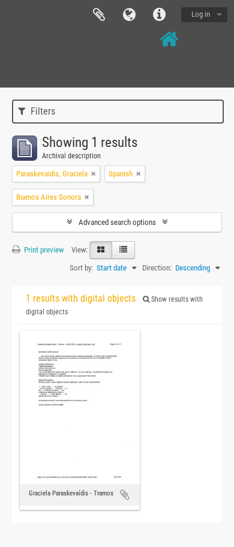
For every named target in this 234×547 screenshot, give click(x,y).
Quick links (159, 15)
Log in (200, 14)
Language (129, 15)
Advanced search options (117, 222)
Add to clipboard (125, 495)
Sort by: (81, 267)
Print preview (43, 249)
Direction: (157, 267)
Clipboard (99, 15)
